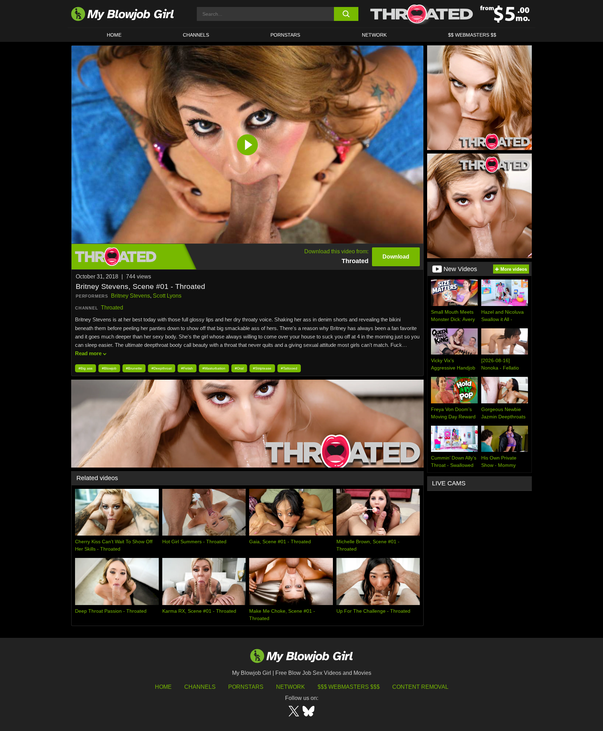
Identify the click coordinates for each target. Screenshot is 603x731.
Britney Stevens (130, 296)
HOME (114, 35)
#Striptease (262, 368)
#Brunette (134, 368)
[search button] (346, 14)
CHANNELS (196, 35)
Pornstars (245, 687)
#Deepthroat (161, 368)
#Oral (239, 368)
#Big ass (85, 368)
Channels (200, 687)
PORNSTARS (285, 35)
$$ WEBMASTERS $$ (472, 35)
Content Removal (420, 687)
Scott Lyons (167, 296)
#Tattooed (289, 368)
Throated (112, 308)
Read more (88, 353)
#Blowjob (109, 368)
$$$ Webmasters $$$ (349, 687)
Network (374, 35)
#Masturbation (213, 368)
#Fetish (187, 368)
